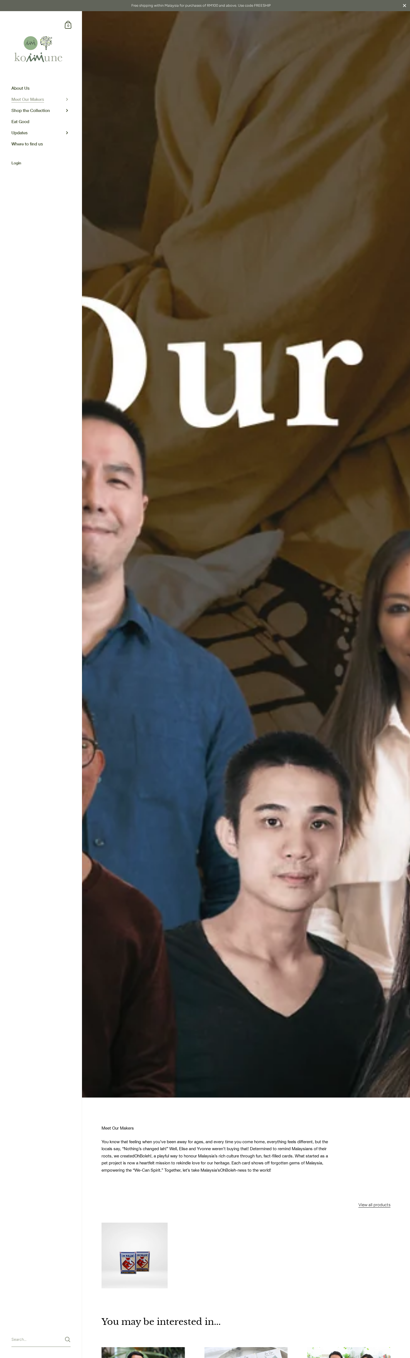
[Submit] (68, 1339)
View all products (374, 1204)
